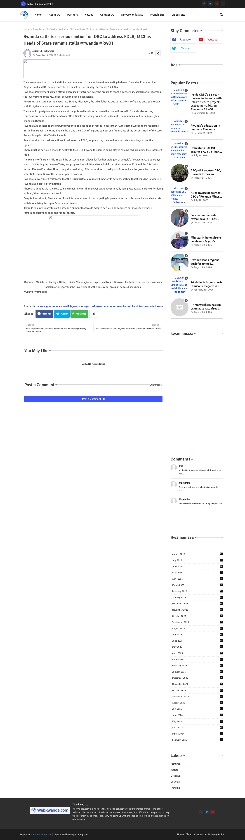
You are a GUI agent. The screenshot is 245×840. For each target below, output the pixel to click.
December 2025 (197, 603)
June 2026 (197, 566)
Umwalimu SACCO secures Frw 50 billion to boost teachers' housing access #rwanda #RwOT (205, 150)
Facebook (46, 313)
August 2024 (197, 702)
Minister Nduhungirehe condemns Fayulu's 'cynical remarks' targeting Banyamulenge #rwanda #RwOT (206, 239)
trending (175, 787)
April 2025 (197, 653)
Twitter (64, 313)
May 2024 (197, 721)
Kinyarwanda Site (132, 14)
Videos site (178, 14)
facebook (185, 39)
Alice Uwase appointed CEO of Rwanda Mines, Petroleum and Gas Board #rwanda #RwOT (206, 194)
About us (54, 14)
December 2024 (197, 677)
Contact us (107, 14)
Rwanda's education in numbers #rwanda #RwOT (205, 127)
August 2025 (197, 628)
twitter (185, 48)
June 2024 (197, 715)
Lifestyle (175, 775)
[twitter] (210, 3)
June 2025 (197, 640)
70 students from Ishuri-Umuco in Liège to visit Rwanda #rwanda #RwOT (206, 284)
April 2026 (197, 578)
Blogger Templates (42, 834)
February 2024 (197, 739)
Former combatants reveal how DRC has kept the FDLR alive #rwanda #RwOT (203, 217)
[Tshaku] (223, 3)
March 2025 (197, 659)
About (189, 834)
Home (38, 14)
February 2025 (197, 665)
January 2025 (197, 671)
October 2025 (197, 616)
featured (175, 763)
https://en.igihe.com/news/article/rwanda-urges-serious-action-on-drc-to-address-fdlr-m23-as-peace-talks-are (98, 306)
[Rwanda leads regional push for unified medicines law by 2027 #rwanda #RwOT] (180, 263)
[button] (221, 14)
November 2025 (197, 609)
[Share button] (93, 314)
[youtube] (217, 3)
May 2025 (197, 646)
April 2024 (197, 727)
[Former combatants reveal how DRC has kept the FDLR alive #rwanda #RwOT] (180, 218)
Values (89, 14)
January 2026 (197, 597)
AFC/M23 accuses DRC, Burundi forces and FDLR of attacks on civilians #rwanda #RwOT (206, 172)
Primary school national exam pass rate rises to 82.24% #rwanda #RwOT (206, 306)
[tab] (38, 14)
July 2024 (197, 708)
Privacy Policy (216, 834)
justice (174, 769)
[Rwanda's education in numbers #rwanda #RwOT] (180, 128)
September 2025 (197, 622)
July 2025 (197, 634)
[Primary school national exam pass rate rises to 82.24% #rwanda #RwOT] (180, 307)
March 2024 (197, 733)
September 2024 (197, 696)
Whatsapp (81, 313)
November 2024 (197, 684)
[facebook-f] (204, 3)
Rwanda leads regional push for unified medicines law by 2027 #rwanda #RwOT (205, 262)
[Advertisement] (197, 392)
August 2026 (197, 554)
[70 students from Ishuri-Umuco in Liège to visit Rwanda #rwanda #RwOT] (180, 285)
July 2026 (197, 560)
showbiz (175, 781)
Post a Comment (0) (93, 398)
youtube (212, 39)
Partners (72, 14)
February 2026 (197, 591)
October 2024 (197, 690)
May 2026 (197, 572)
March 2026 (197, 585)
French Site (157, 14)
